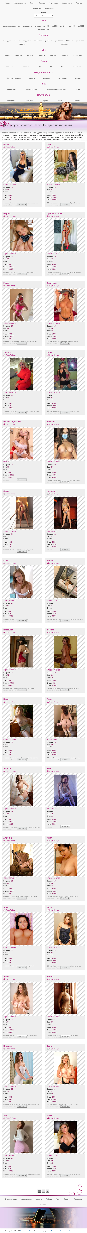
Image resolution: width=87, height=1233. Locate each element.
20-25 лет (69, 41)
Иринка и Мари (54, 213)
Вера (49, 352)
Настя (6, 144)
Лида (49, 699)
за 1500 (55, 26)
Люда (6, 976)
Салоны (42, 3)
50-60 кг (42, 55)
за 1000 (46, 26)
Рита (49, 907)
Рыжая (60, 100)
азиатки (32, 78)
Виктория (8, 1045)
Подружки (37, 8)
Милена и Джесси (12, 421)
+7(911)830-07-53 (10, 392)
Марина (7, 213)
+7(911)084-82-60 (10, 947)
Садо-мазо (53, 3)
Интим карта (49, 8)
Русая (45, 100)
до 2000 (63, 26)
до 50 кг (30, 55)
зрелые (17, 41)
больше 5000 (43, 29)
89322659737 (52, 531)
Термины (43, 1204)
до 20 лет (48, 41)
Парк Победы (11, 147)
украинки (46, 78)
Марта (50, 976)
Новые (7, 3)
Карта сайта (78, 1231)
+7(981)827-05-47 (53, 184)
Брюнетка (29, 100)
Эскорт (32, 3)
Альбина (7, 837)
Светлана (52, 282)
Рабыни (49, 1199)
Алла (5, 907)
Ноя (49, 768)
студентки (27, 41)
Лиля (49, 837)
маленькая (26, 67)
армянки (78, 78)
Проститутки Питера (27, 1231)
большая (9, 67)
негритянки (62, 78)
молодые (7, 41)
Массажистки (67, 3)
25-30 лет (22, 44)
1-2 (40, 67)
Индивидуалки (20, 3)
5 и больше (76, 67)
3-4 (62, 67)
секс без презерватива (56, 89)
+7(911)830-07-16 (53, 392)
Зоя (5, 1115)
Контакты (54, 1231)
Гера (49, 144)
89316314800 (8, 462)
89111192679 (52, 808)
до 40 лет (59, 41)
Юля (5, 560)
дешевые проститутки (32, 26)
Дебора (50, 629)
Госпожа (38, 1199)
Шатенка (77, 100)
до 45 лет (80, 41)
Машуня (51, 421)
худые (7, 55)
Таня (49, 1045)
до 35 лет (38, 41)
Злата (6, 490)
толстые (18, 55)
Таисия (7, 352)
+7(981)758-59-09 (10, 254)
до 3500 (72, 26)
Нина (5, 699)
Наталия (51, 490)
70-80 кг (65, 55)
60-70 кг (53, 55)
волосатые (11, 89)
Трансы (79, 3)
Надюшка (8, 629)
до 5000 (81, 26)
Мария (50, 560)
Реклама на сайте (65, 1231)
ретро (78, 89)
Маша (6, 282)
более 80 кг (78, 55)
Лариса (7, 768)
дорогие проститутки (11, 26)
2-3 (51, 67)
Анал (58, 1199)
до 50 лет (64, 44)
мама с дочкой (31, 89)
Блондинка (11, 100)
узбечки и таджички (13, 78)
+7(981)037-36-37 (10, 184)
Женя (49, 1115)
